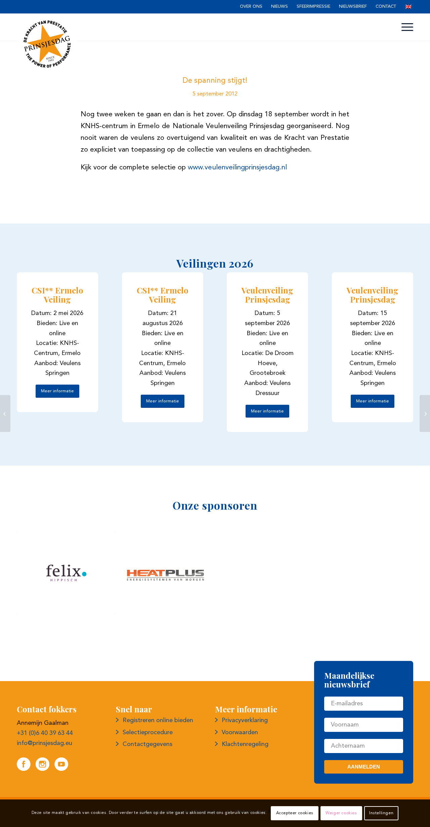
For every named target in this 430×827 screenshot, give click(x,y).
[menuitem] (251, 7)
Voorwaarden (240, 733)
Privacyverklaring (245, 720)
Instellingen (381, 813)
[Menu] (404, 27)
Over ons (251, 6)
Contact (386, 6)
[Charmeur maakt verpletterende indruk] (5, 413)
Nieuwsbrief (353, 6)
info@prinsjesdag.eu (44, 743)
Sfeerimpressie (313, 6)
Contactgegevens (147, 744)
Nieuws (279, 6)
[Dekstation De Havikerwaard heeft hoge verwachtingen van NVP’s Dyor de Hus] (425, 413)
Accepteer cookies (294, 813)
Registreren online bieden (158, 720)
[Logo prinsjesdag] (47, 44)
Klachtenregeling (245, 744)
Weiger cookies (341, 813)
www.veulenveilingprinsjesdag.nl (237, 167)
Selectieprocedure (148, 733)
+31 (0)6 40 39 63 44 (45, 733)
